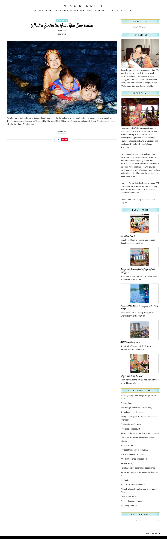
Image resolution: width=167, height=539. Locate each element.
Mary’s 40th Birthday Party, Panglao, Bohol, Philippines (138, 271)
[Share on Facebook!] (54, 140)
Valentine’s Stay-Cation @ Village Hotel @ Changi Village (140, 307)
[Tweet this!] (58, 140)
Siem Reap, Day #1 (128, 236)
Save (65, 140)
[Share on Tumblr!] (70, 140)
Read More (62, 131)
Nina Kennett (83, 6)
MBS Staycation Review (130, 342)
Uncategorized (62, 20)
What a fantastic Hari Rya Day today (62, 25)
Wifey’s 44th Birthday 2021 (131, 376)
